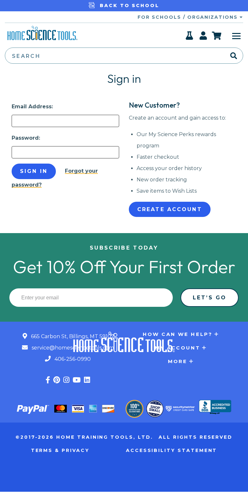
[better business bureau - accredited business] (215, 407)
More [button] (178, 361)
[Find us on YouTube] (76, 380)
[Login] (204, 37)
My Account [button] (178, 348)
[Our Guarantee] (134, 409)
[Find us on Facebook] (48, 380)
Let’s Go (209, 298)
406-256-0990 (72, 359)
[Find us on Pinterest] (57, 380)
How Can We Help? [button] (177, 334)
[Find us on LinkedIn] (87, 380)
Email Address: (32, 106)
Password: (26, 138)
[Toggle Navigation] (236, 35)
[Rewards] (190, 37)
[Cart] (217, 35)
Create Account (169, 209)
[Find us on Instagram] (66, 380)
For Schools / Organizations (189, 17)
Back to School (128, 5)
